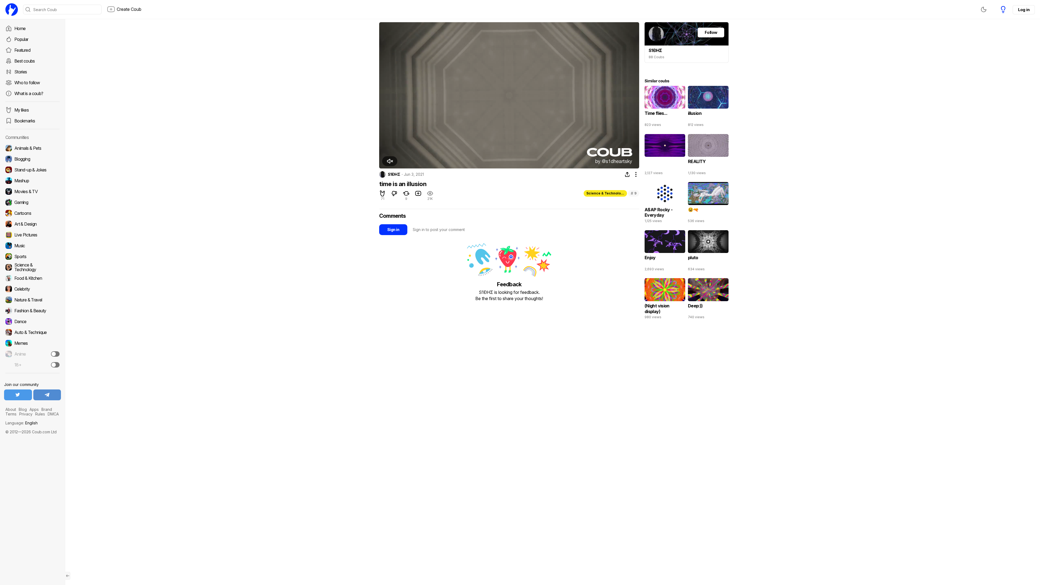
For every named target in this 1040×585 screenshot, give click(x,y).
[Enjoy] (665, 252)
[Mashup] (32, 180)
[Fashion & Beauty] (32, 310)
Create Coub (129, 9)
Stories (20, 71)
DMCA (53, 414)
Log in (1023, 9)
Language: (21, 423)
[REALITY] (708, 155)
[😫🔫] (708, 203)
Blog (23, 409)
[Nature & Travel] (32, 299)
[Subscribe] (55, 354)
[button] (389, 161)
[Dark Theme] (983, 9)
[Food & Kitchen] (32, 278)
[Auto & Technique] (32, 332)
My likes (21, 110)
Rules (40, 414)
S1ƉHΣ (394, 174)
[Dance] (32, 321)
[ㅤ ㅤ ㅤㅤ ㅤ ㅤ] (665, 155)
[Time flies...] (665, 107)
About (10, 409)
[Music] (32, 245)
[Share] (627, 174)
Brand (46, 409)
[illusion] (708, 107)
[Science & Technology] (32, 267)
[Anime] (32, 354)
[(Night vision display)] (665, 299)
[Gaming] (32, 202)
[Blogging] (32, 159)
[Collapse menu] (67, 576)
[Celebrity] (32, 289)
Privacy (25, 414)
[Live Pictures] (32, 234)
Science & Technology (605, 193)
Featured (22, 50)
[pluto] (708, 252)
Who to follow (27, 82)
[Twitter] (18, 394)
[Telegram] (47, 394)
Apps (34, 409)
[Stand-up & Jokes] (32, 169)
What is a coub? (28, 93)
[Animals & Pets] (32, 148)
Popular (21, 39)
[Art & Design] (32, 224)
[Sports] (32, 256)
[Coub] (11, 9)
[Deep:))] (708, 299)
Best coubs (24, 61)
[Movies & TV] (32, 191)
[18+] (55, 365)
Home (19, 28)
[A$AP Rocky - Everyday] (665, 203)
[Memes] (32, 343)
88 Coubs (656, 57)
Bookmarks (24, 120)
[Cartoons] (32, 213)
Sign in (393, 229)
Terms (11, 414)
